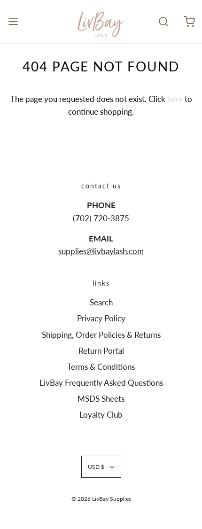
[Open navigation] (13, 21)
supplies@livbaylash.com (101, 251)
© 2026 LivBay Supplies (101, 498)
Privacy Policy (101, 318)
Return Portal (101, 351)
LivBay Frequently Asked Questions (101, 383)
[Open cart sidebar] (189, 21)
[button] (101, 467)
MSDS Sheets (101, 399)
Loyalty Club (101, 415)
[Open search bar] (163, 21)
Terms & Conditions (101, 367)
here (175, 99)
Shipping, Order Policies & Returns (101, 335)
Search (101, 302)
